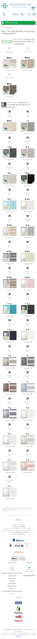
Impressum (12, 576)
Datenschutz (12, 578)
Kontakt (12, 581)
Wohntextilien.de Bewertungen (12, 591)
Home (12, 568)
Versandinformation (29, 575)
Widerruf (12, 589)
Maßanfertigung (11, 22)
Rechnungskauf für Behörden (12, 573)
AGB (12, 570)
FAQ (12, 594)
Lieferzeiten (12, 583)
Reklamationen (12, 586)
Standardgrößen (9, 27)
